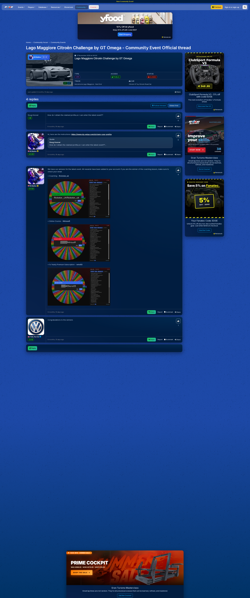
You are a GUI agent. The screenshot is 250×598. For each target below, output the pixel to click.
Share (178, 92)
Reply (33, 105)
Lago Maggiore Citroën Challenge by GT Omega (103, 58)
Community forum (40, 42)
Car (132, 81)
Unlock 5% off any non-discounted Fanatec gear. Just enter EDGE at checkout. (204, 225)
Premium (217, 7)
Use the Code (204, 230)
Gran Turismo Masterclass (204, 158)
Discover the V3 (204, 106)
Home (28, 42)
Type (77, 74)
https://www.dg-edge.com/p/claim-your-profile (91, 134)
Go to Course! (204, 169)
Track (77, 81)
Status (150, 74)
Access (114, 74)
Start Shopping (125, 34)
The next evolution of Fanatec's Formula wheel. (204, 101)
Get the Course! (125, 595)
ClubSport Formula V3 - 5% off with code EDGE (204, 95)
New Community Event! (125, 1)
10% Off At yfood (125, 27)
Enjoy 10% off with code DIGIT (125, 30)
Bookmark (169, 126)
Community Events (58, 42)
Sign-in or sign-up (232, 7)
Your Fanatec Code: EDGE (204, 221)
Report (160, 126)
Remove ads (167, 37)
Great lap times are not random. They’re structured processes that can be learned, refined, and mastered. (204, 163)
